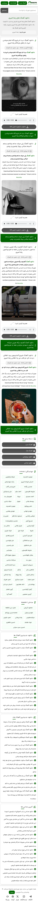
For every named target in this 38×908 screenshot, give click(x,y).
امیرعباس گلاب (10, 487)
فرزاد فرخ (21, 531)
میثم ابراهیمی (10, 477)
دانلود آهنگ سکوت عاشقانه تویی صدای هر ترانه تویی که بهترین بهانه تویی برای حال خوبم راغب (19, 762)
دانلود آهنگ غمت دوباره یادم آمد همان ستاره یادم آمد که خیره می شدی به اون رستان (20, 642)
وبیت (12, 892)
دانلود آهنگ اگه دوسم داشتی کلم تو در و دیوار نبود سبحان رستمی (19, 673)
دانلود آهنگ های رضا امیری (19, 18)
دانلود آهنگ (31, 52)
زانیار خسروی (8, 570)
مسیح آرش (29, 521)
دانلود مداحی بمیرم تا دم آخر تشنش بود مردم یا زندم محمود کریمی (19, 844)
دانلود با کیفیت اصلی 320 (18, 127)
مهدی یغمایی (10, 511)
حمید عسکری (19, 579)
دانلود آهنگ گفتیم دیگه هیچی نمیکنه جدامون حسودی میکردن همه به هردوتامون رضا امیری (19, 250)
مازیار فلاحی (18, 526)
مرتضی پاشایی (30, 516)
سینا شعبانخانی (10, 565)
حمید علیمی (7, 617)
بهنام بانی (31, 584)
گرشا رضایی (30, 526)
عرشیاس (9, 550)
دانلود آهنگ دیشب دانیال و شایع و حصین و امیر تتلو (19, 650)
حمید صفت (31, 579)
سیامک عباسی (11, 560)
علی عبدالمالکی (27, 540)
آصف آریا (9, 594)
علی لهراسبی (10, 540)
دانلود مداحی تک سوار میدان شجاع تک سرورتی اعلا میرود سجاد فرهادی (20, 856)
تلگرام (30, 900)
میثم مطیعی (30, 617)
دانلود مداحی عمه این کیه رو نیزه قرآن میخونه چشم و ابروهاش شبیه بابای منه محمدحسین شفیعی (19, 871)
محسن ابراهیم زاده (11, 521)
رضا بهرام (19, 575)
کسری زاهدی (10, 536)
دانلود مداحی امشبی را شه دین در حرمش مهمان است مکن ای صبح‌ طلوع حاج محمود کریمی (19, 837)
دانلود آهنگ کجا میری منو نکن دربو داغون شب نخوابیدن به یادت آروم (20, 680)
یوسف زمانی (30, 501)
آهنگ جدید (22, 3)
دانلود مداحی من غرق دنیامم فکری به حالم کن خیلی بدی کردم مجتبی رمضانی (20, 829)
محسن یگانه (28, 487)
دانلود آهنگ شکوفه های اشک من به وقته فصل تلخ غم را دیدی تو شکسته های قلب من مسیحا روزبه (19, 688)
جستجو (4, 10)
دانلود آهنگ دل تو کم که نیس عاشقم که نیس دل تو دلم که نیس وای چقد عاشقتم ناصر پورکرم (20, 665)
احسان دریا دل (7, 584)
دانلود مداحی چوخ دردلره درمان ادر (22, 850)
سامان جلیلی (30, 575)
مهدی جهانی (28, 511)
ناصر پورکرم (28, 506)
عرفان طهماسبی (28, 555)
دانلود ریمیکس (28, 457)
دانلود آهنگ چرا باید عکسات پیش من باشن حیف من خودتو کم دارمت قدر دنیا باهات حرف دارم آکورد (19, 707)
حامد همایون (20, 584)
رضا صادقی (7, 575)
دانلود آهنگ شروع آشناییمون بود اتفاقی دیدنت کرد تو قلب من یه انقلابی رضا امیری (18, 356)
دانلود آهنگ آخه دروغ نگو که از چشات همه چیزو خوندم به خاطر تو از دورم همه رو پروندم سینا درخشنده (19, 795)
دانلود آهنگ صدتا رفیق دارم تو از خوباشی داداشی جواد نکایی (21, 657)
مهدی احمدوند (27, 477)
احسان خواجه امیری (27, 482)
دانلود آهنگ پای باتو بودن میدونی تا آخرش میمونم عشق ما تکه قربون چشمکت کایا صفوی (21, 732)
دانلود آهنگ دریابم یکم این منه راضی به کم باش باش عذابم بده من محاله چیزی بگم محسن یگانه (19, 785)
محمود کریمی (28, 608)
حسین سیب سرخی (19, 627)
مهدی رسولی (29, 613)
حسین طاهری (10, 622)
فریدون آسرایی (27, 536)
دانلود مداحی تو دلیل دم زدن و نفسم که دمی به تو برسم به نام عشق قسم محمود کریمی (19, 863)
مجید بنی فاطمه (10, 608)
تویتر (17, 900)
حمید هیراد (7, 579)
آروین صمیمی (27, 594)
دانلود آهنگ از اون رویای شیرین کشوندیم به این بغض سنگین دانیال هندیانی (19, 700)
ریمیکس (4, 3)
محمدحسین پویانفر (11, 613)
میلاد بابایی (7, 501)
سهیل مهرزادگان (10, 555)
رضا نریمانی (18, 617)
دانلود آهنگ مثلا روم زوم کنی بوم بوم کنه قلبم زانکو (19, 770)
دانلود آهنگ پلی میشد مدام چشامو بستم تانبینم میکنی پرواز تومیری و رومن (18, 145)
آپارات (12, 900)
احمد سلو (18, 491)
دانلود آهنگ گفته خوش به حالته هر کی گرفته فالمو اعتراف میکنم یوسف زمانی (20, 755)
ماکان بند (7, 526)
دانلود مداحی (28, 463)
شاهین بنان (30, 570)
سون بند (28, 560)
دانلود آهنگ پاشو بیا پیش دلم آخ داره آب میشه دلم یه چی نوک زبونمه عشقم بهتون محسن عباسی (19, 724)
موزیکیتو (32, 3)
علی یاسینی (10, 545)
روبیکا (8, 900)
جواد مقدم (28, 622)
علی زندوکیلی (7, 491)
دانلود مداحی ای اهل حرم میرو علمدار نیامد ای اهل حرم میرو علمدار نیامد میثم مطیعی (20, 879)
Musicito (19, 74)
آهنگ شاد (13, 3)
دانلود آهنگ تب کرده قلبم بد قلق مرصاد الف (19, 694)
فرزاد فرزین (8, 531)
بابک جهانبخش (9, 482)
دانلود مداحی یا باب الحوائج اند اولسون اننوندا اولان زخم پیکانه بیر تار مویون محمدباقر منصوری (20, 813)
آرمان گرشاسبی (27, 589)
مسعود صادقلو (17, 516)
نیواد (18, 496)
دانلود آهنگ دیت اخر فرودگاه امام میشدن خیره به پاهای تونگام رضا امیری (18, 41)
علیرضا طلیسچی (30, 491)
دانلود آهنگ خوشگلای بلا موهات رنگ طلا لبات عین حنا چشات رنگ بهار (20, 739)
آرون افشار (9, 589)
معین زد (5, 516)
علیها (31, 531)
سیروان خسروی (28, 565)
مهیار (18, 501)
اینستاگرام (23, 900)
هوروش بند (8, 496)
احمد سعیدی (30, 496)
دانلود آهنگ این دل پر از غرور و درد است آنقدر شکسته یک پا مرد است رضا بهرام (20, 747)
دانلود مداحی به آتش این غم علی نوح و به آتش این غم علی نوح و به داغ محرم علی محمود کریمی (20, 821)
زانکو (19, 570)
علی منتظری (28, 545)
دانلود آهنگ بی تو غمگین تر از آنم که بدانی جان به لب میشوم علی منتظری (19, 778)
